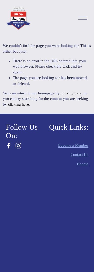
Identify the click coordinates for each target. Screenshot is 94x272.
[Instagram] (18, 146)
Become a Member (73, 145)
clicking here (71, 93)
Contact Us (79, 154)
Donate (82, 164)
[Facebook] (9, 146)
